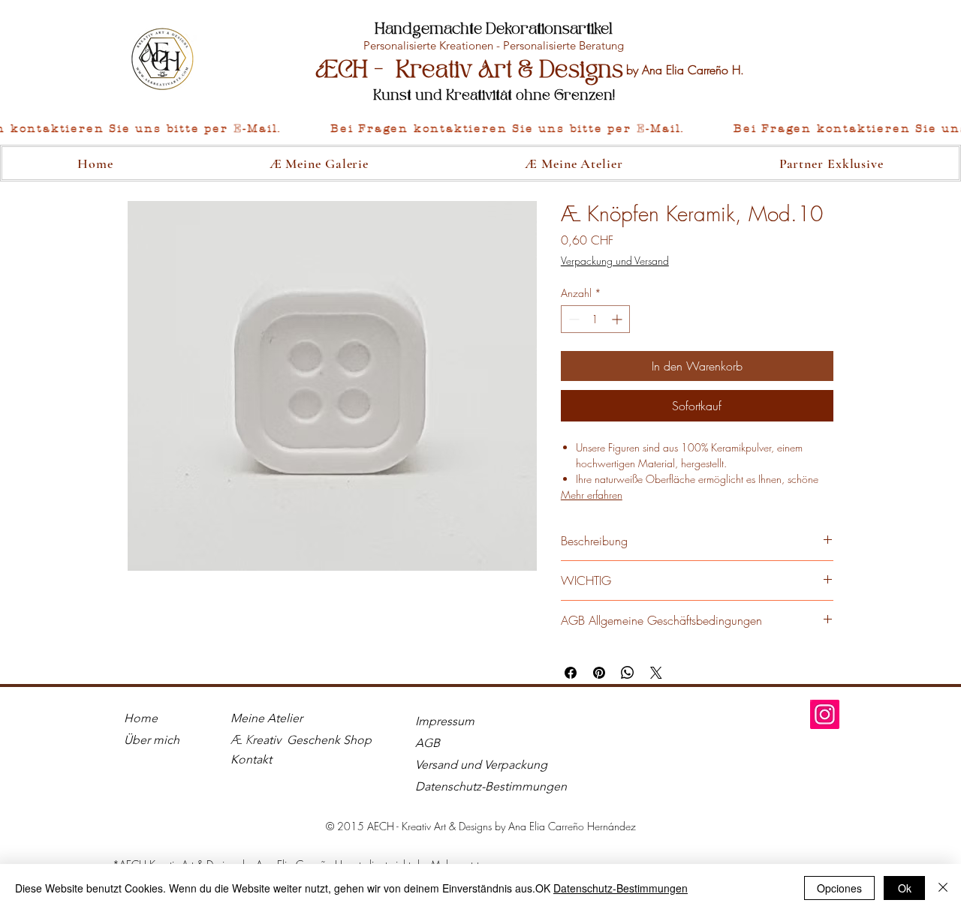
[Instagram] (824, 714)
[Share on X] (656, 673)
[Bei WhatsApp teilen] (628, 673)
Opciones (839, 888)
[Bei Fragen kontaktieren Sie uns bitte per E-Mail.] (480, 129)
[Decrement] (572, 319)
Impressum (444, 721)
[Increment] (618, 319)
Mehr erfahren (591, 495)
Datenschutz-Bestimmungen (620, 888)
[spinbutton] (595, 319)
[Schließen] (943, 888)
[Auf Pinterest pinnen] (599, 673)
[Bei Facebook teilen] (571, 673)
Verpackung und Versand (615, 261)
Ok (904, 888)
